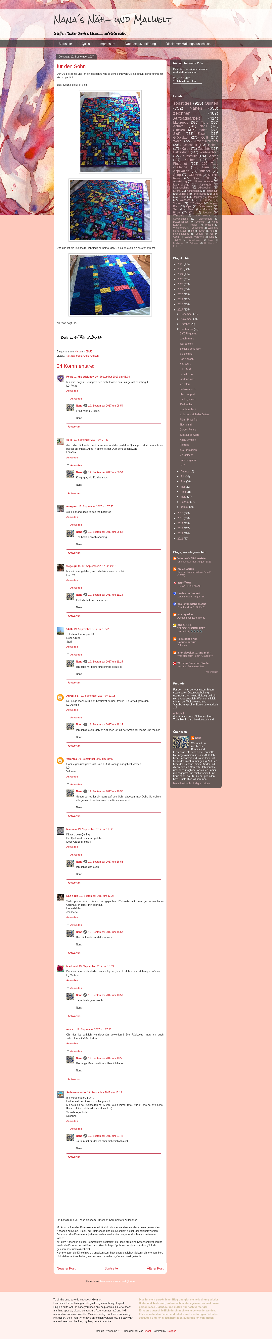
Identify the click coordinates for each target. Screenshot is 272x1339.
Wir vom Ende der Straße (192, 663)
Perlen (176, 246)
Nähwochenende (203, 181)
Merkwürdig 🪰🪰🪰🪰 (190, 631)
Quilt (86, 355)
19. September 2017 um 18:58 (105, 1058)
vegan (199, 233)
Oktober (186, 323)
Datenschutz (205, 218)
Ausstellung (180, 181)
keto (212, 230)
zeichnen (182, 113)
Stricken (179, 130)
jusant (147, 1330)
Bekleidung (181, 152)
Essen (202, 133)
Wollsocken (186, 343)
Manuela (71, 829)
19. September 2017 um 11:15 (105, 661)
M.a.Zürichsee (181, 221)
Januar (185, 506)
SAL (175, 209)
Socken (177, 203)
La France (205, 199)
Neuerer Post (66, 1268)
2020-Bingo (196, 203)
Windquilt (178, 215)
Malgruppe (180, 122)
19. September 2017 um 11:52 (95, 829)
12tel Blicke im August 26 (190, 596)
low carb (213, 196)
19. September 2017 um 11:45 (95, 758)
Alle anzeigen (212, 672)
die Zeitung (186, 353)
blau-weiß (185, 363)
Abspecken (204, 187)
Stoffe (177, 133)
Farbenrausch (187, 389)
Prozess (184, 444)
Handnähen (193, 190)
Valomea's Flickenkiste (191, 558)
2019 (180, 299)
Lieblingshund (187, 399)
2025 (180, 269)
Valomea (71, 758)
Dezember (187, 313)
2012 (180, 533)
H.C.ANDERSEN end (189, 586)
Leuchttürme (187, 338)
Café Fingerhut (188, 333)
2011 (180, 538)
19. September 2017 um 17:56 (93, 1029)
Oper (189, 206)
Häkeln (213, 145)
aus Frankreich (188, 449)
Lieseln (207, 212)
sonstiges (182, 103)
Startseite (65, 44)
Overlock (200, 221)
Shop (177, 175)
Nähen (196, 108)
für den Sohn (187, 379)
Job (211, 233)
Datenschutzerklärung (140, 44)
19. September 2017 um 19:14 (104, 1092)
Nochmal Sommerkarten (190, 666)
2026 (180, 264)
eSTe (69, 439)
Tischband (186, 424)
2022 (180, 284)
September (187, 329)
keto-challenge (181, 233)
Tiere (204, 122)
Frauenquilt (211, 190)
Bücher (205, 171)
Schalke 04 (186, 374)
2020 (180, 294)
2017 (180, 309)
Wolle (177, 141)
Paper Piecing (202, 215)
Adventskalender (206, 141)
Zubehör (204, 148)
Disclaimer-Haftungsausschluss (188, 44)
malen (203, 130)
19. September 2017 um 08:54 (105, 405)
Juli (183, 476)
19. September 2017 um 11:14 (105, 594)
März (184, 496)
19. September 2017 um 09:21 (99, 565)
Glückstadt (180, 137)
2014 (180, 523)
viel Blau (185, 384)
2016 (180, 513)
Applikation (181, 171)
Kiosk (202, 230)
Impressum (107, 44)
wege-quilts (73, 565)
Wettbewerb (179, 227)
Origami (197, 196)
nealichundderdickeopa (191, 603)
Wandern (185, 199)
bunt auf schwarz (189, 434)
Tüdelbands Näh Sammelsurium (187, 640)
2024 (180, 274)
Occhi (176, 236)
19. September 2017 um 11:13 (97, 695)
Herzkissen (209, 243)
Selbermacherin (76, 1092)
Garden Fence (188, 429)
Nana (79, 405)
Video (210, 240)
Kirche (177, 190)
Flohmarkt (194, 243)
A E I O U (185, 368)
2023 (180, 279)
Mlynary (207, 209)
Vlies (215, 193)
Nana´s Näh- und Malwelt (113, 19)
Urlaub (190, 209)
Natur (203, 126)
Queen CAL (201, 178)
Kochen (190, 160)
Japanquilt (205, 184)
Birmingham (178, 243)
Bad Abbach (187, 358)
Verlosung (197, 227)
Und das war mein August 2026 (194, 561)
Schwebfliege (180, 218)
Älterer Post (155, 1268)
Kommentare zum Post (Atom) (117, 1281)
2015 (180, 518)
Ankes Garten (185, 568)
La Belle (183, 193)
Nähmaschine (181, 187)
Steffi (69, 629)
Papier (193, 224)
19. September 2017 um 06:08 (112, 376)
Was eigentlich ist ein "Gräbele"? (195, 656)
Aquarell (179, 126)
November (187, 318)
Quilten (94, 355)
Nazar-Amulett (188, 439)
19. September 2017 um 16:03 (96, 966)
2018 (180, 304)
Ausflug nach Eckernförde (191, 617)
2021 (180, 289)
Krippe (182, 196)
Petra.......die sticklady (80, 376)
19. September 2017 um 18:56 (105, 791)
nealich (70, 1029)
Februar (185, 501)
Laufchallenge (181, 184)
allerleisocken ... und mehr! (194, 652)
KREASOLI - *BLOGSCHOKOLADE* (191, 627)
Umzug (209, 224)
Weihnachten (209, 152)
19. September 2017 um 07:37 (90, 439)
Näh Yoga (72, 895)
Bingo (176, 212)
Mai (183, 486)
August (185, 471)
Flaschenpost (187, 394)
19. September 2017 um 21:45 (105, 1135)
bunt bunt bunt (188, 409)
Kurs (185, 148)
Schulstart (182, 645)
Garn (205, 167)
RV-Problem (186, 404)
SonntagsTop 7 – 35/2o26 (191, 607)
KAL (191, 212)
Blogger (171, 1330)
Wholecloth (195, 175)
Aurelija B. (72, 695)
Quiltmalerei (205, 206)
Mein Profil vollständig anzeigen (191, 783)
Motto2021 (200, 193)
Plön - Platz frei (189, 419)
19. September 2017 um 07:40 (95, 506)
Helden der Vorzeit (188, 593)
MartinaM (72, 966)
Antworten (72, 390)
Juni (183, 481)
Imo (193, 230)
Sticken (213, 156)
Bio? (182, 465)
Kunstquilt (189, 156)
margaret (71, 506)
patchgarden (185, 614)
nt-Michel (178, 713)
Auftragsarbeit (74, 355)
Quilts (86, 44)
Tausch (177, 239)
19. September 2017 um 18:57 (105, 931)
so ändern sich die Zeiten (194, 414)
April (184, 491)
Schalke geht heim (190, 348)
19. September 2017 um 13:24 (96, 895)
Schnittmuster (195, 240)
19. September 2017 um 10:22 (91, 629)
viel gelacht (186, 454)
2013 (180, 528)
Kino (211, 236)
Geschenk (190, 145)
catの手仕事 (184, 582)
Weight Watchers (194, 236)
